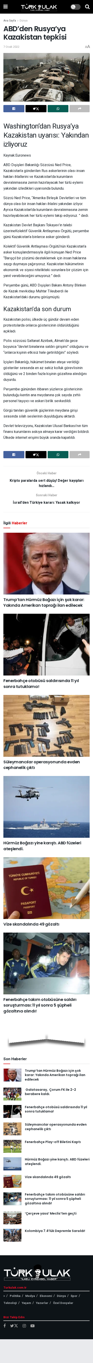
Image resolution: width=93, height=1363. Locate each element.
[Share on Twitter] (36, 108)
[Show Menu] (5, 7)
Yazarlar (42, 1303)
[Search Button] (87, 7)
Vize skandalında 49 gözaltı (31, 924)
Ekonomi (46, 1296)
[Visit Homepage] (39, 6)
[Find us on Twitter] (14, 1326)
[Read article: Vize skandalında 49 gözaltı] (46, 888)
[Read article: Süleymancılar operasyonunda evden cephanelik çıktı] (46, 726)
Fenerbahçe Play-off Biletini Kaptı (53, 1142)
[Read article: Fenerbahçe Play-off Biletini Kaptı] (12, 1146)
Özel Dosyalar (63, 1303)
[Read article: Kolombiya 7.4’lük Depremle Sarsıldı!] (12, 1235)
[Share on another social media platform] (80, 108)
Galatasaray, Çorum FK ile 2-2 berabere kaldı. (50, 1091)
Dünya (24, 21)
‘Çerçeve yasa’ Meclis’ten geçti (51, 1213)
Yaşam (26, 1303)
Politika (15, 1296)
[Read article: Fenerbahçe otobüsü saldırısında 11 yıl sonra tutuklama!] (46, 645)
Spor (74, 1296)
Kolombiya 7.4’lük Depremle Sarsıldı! (55, 1231)
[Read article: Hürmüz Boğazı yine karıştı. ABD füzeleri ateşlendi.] (46, 807)
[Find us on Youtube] (32, 1326)
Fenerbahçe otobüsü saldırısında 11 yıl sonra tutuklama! (56, 1109)
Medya (30, 1296)
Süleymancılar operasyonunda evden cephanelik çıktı (56, 1126)
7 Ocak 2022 (11, 47)
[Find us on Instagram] (24, 1326)
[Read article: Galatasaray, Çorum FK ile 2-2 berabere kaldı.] (12, 1094)
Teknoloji (10, 1303)
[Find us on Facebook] (4, 1326)
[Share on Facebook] (13, 108)
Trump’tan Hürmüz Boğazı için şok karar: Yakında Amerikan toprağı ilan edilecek (43, 602)
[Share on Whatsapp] (58, 108)
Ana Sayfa (9, 21)
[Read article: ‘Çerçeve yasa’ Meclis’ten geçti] (12, 1217)
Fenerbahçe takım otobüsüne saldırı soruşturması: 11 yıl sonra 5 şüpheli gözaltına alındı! (40, 1005)
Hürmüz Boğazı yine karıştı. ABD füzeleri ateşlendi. (57, 1161)
